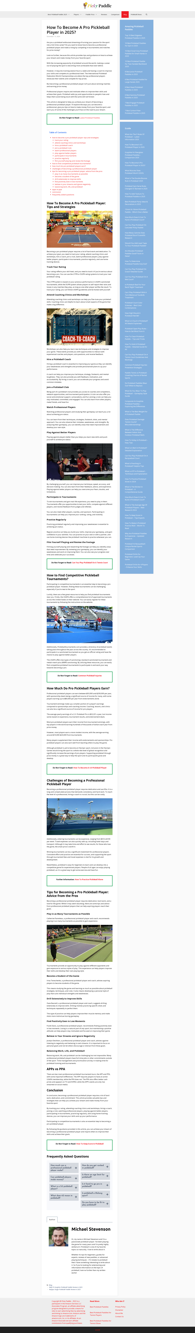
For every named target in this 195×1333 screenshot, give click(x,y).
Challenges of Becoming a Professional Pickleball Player (74, 169)
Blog (125, 14)
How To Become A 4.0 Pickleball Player (90, 768)
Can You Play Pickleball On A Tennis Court (90, 562)
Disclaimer (119, 1310)
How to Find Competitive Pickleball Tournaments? (71, 163)
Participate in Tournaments (65, 156)
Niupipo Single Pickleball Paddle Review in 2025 (65, 1289)
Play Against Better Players (65, 153)
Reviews (104, 14)
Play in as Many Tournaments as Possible (71, 174)
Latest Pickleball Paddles (90, 118)
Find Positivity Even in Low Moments (69, 181)
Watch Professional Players (65, 150)
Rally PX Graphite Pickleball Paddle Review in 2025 (65, 1287)
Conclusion (56, 192)
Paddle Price (90, 14)
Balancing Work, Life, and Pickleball (69, 187)
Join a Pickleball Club (63, 148)
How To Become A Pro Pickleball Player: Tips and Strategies (75, 137)
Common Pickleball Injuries (90, 675)
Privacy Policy (120, 1307)
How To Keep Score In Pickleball (90, 1144)
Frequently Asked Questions (63, 194)
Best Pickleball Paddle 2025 (57, 14)
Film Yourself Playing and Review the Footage (72, 161)
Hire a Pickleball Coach (64, 145)
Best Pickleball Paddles (99, 1307)
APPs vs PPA (57, 189)
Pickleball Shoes (136, 14)
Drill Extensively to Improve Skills (68, 179)
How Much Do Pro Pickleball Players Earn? (69, 166)
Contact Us (119, 1316)
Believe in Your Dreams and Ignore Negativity (73, 184)
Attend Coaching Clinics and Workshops (70, 143)
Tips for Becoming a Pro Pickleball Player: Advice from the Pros (77, 171)
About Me (119, 1313)
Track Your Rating (61, 140)
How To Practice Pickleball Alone (89, 879)
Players (76, 14)
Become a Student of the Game (67, 176)
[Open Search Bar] (146, 14)
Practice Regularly (62, 158)
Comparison (115, 14)
